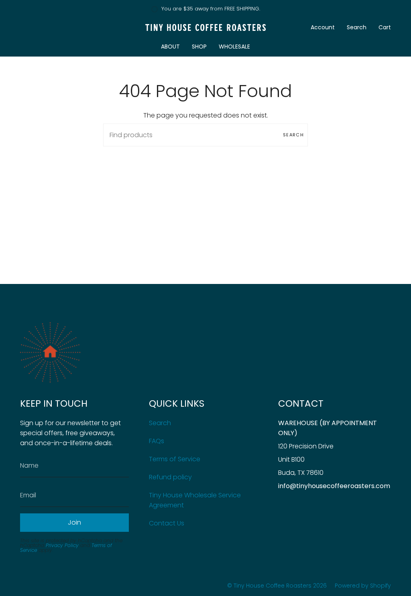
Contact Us (166, 523)
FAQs (156, 441)
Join (74, 522)
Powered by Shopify (363, 586)
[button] (170, 46)
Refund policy (170, 477)
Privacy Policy (62, 545)
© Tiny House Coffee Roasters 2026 (277, 586)
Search (293, 135)
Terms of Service (174, 459)
